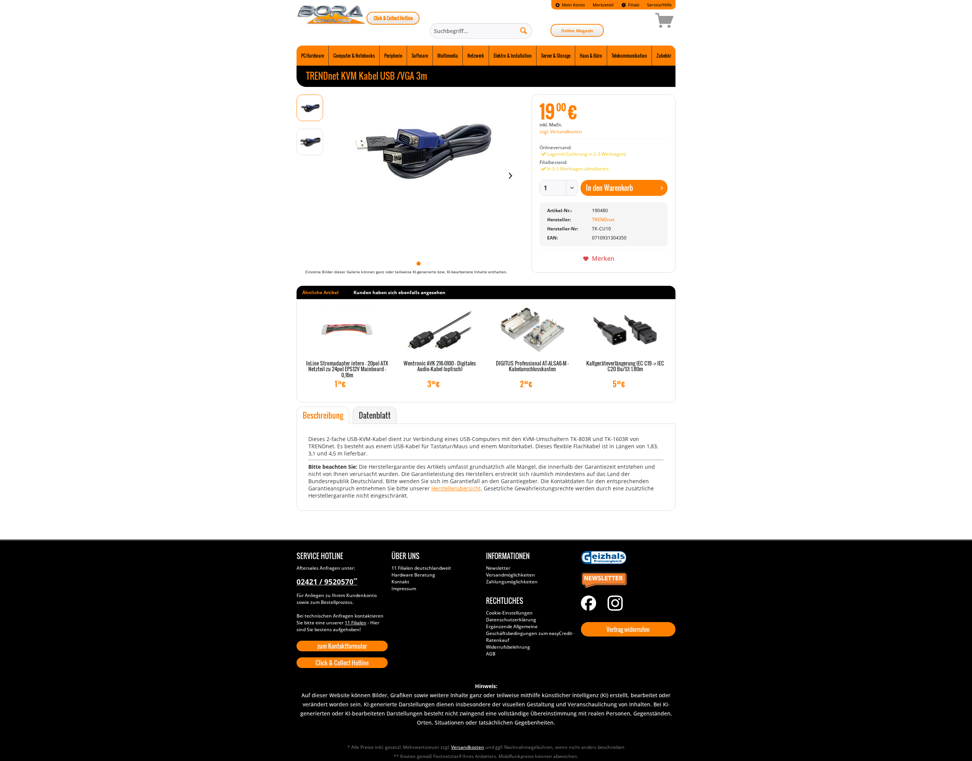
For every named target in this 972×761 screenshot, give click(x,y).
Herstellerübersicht (456, 488)
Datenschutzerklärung (511, 619)
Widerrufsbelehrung (508, 647)
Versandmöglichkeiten (510, 575)
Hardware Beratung (413, 575)
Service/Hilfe (659, 5)
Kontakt (400, 581)
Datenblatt (375, 415)
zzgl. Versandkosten (561, 131)
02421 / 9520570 (327, 581)
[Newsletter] (626, 580)
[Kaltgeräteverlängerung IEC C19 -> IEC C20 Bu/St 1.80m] (624, 329)
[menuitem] (570, 4)
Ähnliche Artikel (320, 292)
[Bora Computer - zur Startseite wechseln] (331, 22)
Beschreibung (323, 415)
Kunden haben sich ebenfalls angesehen (399, 292)
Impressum (403, 588)
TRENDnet (603, 219)
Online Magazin (577, 30)
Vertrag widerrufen (628, 629)
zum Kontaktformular (342, 646)
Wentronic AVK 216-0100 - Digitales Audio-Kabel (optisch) (440, 366)
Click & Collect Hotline (393, 18)
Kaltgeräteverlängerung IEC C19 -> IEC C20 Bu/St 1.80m (625, 366)
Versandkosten (467, 747)
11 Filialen (355, 622)
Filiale (633, 5)
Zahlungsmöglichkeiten (512, 581)
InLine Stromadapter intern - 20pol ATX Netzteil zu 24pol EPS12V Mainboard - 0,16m (347, 369)
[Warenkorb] (637, 21)
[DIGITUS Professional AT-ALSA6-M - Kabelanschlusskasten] (532, 329)
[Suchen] (523, 30)
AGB (490, 654)
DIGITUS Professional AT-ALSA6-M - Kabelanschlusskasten (532, 366)
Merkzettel (603, 5)
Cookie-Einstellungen (509, 613)
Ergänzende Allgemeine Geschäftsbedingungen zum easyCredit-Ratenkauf (530, 633)
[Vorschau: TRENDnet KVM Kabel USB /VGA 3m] (310, 108)
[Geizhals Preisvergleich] (626, 557)
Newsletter (498, 568)
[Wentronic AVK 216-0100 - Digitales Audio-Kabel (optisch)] (439, 329)
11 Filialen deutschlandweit (421, 568)
